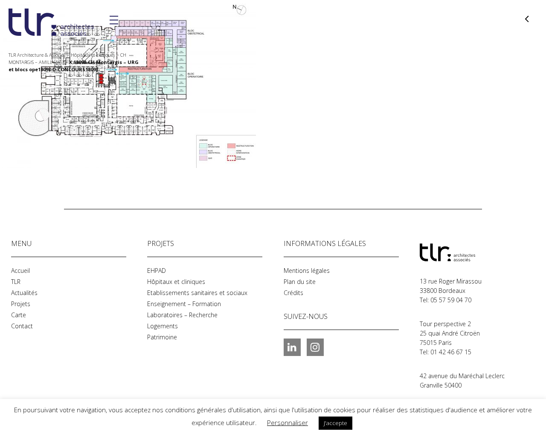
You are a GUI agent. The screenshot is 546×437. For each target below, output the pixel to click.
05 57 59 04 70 (450, 300)
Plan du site (300, 282)
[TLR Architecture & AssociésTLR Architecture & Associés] (462, 252)
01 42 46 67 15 (450, 352)
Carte (18, 315)
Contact (22, 326)
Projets (20, 304)
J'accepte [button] (335, 423)
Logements (162, 326)
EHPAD (156, 270)
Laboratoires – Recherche (182, 315)
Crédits (293, 293)
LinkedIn (292, 347)
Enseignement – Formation (184, 304)
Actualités (24, 293)
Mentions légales (307, 270)
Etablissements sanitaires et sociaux (197, 293)
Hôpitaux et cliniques (176, 282)
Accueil (20, 270)
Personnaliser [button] (287, 422)
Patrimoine (162, 337)
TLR (15, 282)
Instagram (315, 347)
